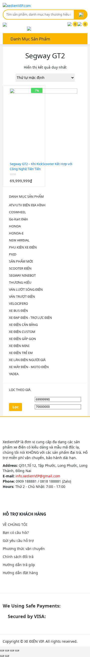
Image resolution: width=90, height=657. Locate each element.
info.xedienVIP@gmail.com (38, 476)
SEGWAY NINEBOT (22, 275)
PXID (12, 254)
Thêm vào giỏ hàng (21, 184)
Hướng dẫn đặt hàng (20, 572)
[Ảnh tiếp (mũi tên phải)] (7, 655)
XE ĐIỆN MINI (19, 345)
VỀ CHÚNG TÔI (15, 524)
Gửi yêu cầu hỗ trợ (18, 540)
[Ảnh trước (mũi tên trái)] (2, 655)
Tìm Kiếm (81, 15)
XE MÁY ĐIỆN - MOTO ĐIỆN (29, 367)
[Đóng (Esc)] (2, 650)
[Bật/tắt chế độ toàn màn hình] (12, 650)
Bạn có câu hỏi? (16, 532)
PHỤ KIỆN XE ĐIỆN (23, 247)
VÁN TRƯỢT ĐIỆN (22, 296)
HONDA (15, 226)
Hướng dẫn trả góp (19, 564)
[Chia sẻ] (7, 650)
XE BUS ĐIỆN (18, 310)
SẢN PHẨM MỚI (21, 261)
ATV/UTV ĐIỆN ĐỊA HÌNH (27, 205)
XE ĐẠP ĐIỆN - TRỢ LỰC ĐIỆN (30, 317)
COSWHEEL (17, 212)
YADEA (13, 374)
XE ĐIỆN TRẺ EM (21, 352)
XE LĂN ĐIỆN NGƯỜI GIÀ (27, 360)
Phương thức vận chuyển (24, 548)
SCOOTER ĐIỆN (20, 268)
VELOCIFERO (18, 303)
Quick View (27, 184)
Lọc (15, 407)
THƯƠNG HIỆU (20, 282)
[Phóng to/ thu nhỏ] (17, 650)
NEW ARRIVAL (19, 240)
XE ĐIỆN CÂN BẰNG (23, 324)
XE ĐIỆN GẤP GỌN (22, 338)
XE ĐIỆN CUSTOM (22, 331)
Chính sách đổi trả (18, 556)
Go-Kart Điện (18, 219)
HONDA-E (16, 233)
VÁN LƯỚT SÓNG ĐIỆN (26, 289)
